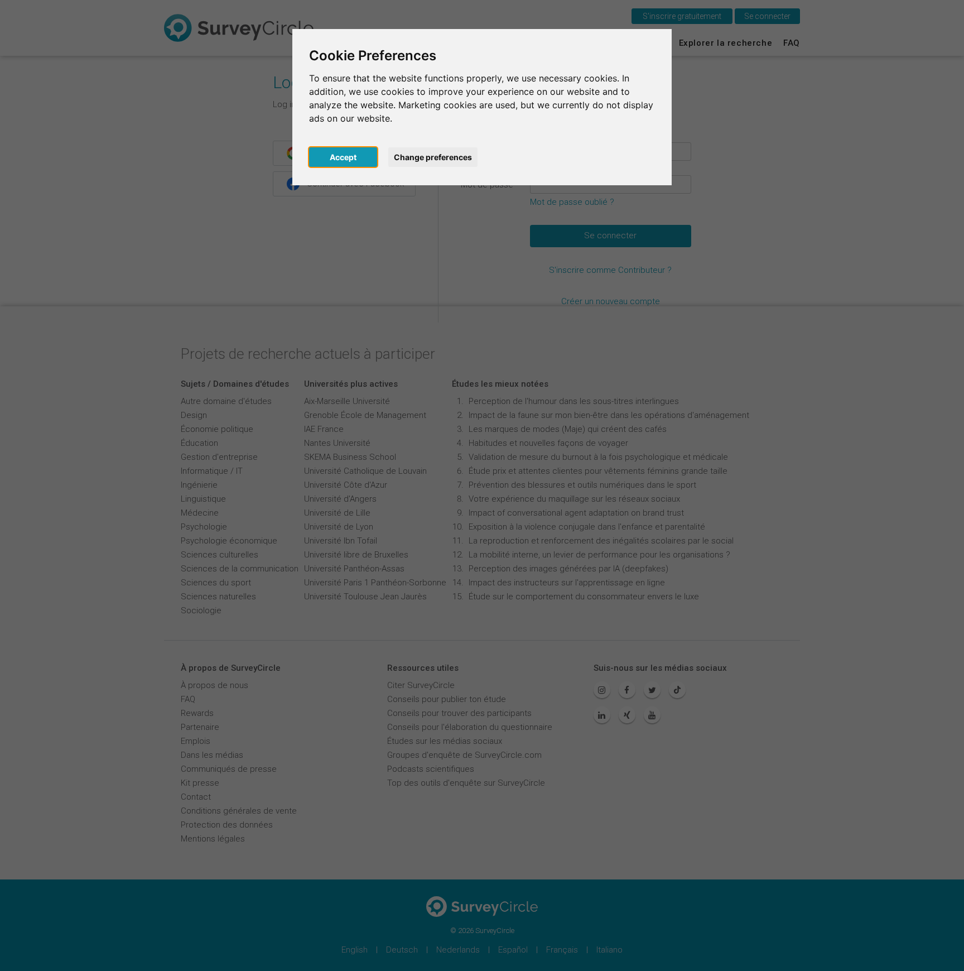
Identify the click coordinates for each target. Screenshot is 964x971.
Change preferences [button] (433, 157)
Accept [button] (343, 157)
